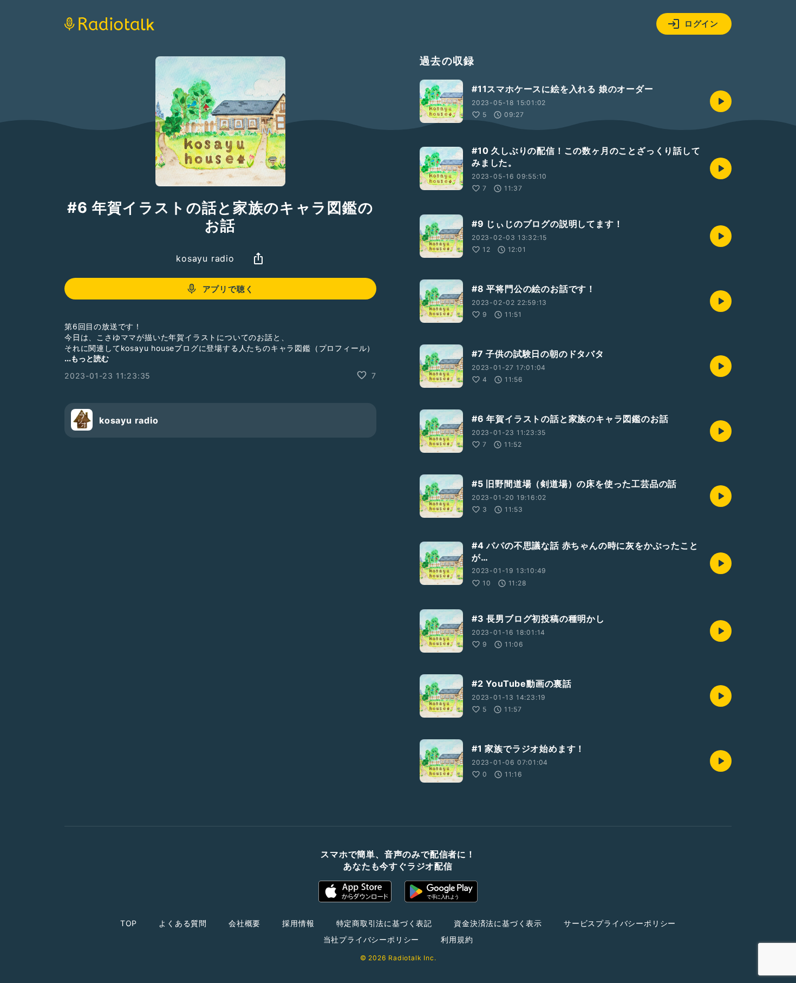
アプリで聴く (228, 289)
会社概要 (244, 923)
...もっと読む (86, 357)
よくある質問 (183, 923)
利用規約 (457, 939)
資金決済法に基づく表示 (498, 923)
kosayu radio (205, 258)
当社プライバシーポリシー (371, 939)
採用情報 (298, 923)
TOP (128, 923)
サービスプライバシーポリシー (620, 923)
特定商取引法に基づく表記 (384, 923)
